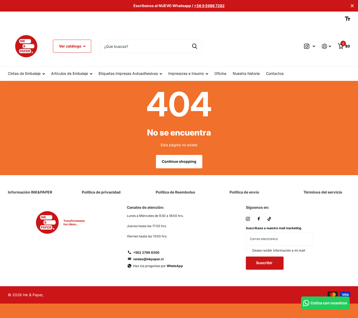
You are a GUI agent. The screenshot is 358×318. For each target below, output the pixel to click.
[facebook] (259, 219)
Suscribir (264, 262)
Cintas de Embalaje (24, 73)
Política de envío (244, 192)
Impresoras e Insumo (186, 73)
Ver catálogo (70, 46)
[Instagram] (248, 219)
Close (352, 6)
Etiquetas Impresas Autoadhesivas (128, 73)
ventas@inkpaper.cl (148, 259)
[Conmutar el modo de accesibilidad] (347, 18)
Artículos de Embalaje (69, 73)
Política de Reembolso (175, 192)
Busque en (194, 46)
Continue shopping (179, 161)
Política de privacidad (101, 192)
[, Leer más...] (309, 46)
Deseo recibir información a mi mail (278, 250)
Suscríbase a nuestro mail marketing (273, 228)
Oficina (220, 73)
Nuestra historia (246, 73)
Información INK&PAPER (30, 192)
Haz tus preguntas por (158, 266)
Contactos (275, 73)
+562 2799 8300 (146, 252)
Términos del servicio (322, 192)
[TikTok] (269, 219)
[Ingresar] (326, 46)
